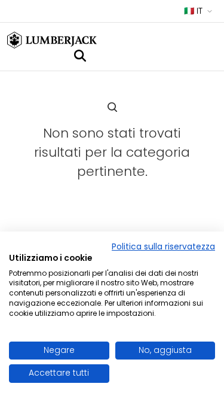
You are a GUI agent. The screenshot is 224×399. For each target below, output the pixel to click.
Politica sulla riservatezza (163, 246)
